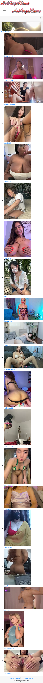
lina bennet (8, 321)
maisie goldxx (9, 408)
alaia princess (9, 446)
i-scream (7, 509)
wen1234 (7, 143)
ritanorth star (9, 649)
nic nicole (7, 673)
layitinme (7, 181)
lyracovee (7, 220)
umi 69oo (7, 345)
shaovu (6, 297)
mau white (8, 258)
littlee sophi (8, 56)
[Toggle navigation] (4, 11)
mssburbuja (8, 80)
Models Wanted (27, 678)
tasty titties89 (9, 370)
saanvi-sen (8, 547)
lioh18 (6, 586)
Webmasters (15, 678)
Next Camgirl (5, 32)
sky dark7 (7, 610)
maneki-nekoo (9, 105)
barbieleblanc (9, 485)
